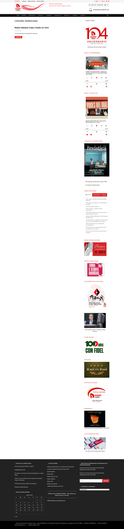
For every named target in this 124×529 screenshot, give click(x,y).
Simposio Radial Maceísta (21, 487)
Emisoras (24, 15)
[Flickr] (103, 1)
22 (37, 507)
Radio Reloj (50, 474)
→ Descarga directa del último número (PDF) (95, 181)
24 (16, 510)
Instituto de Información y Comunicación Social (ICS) (60, 466)
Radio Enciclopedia (52, 483)
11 (20, 505)
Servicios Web (40, 1)
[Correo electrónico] (108, 1)
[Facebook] (95, 1)
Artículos (66, 15)
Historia (75, 15)
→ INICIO (17, 15)
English (93, 20)
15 (37, 505)
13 (29, 505)
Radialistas (57, 15)
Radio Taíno (50, 481)
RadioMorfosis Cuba (20, 469)
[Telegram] (107, 1)
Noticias (40, 15)
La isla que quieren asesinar (92, 206)
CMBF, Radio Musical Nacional (55, 486)
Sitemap (24, 1)
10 (16, 505)
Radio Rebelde (51, 471)
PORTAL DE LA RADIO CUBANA (55, 3)
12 (25, 505)
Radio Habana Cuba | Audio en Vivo (32, 28)
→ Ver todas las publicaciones (92, 185)
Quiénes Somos (31, 1)
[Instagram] (101, 1)
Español (88, 20)
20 (29, 507)
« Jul (16, 516)
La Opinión (48, 15)
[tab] (88, 195)
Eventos (83, 15)
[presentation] (88, 195)
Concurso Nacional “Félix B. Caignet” (24, 466)
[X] (99, 1)
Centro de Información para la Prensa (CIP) (58, 469)
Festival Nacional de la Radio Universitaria (25, 483)
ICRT (38, 525)
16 (41, 505)
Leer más (18, 37)
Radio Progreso (51, 479)
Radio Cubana (32, 525)
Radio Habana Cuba (52, 476)
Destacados (31, 15)
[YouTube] (97, 1)
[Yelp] (105, 1)
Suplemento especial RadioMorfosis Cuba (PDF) (96, 428)
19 (25, 507)
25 (20, 510)
